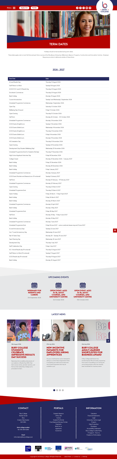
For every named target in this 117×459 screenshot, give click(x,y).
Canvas (58, 418)
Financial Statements (94, 416)
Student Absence (58, 413)
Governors (58, 431)
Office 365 (58, 416)
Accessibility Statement (94, 428)
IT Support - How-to (94, 433)
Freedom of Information (94, 435)
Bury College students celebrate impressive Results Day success (23, 352)
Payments (58, 424)
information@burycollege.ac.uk (23, 437)
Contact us (77, 456)
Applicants (58, 428)
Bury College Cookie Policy (94, 431)
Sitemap (84, 456)
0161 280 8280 (24, 429)
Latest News (67, 456)
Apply (24, 8)
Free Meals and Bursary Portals (58, 422)
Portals (34, 8)
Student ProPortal (58, 420)
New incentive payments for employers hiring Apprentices (58, 351)
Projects (93, 422)
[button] (54, 390)
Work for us (58, 426)
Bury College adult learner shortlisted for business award (92, 351)
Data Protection (93, 424)
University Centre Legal (94, 420)
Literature (94, 413)
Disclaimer (94, 426)
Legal (93, 418)
